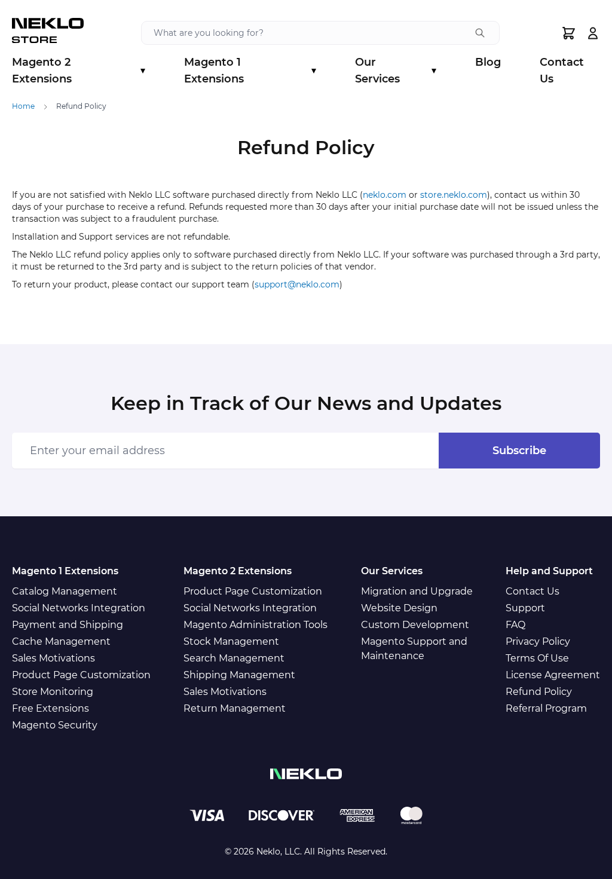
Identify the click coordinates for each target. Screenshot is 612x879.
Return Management (234, 708)
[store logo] (48, 33)
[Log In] (593, 33)
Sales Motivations (53, 658)
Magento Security (54, 725)
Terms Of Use (537, 658)
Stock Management (231, 641)
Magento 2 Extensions (78, 70)
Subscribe (519, 450)
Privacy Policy (538, 641)
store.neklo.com (453, 194)
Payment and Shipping (67, 624)
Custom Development (415, 624)
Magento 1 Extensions (250, 70)
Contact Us (562, 70)
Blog (488, 62)
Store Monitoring (52, 691)
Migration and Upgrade (417, 591)
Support (525, 608)
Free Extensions (50, 708)
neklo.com (384, 194)
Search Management (233, 658)
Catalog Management (64, 591)
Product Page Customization (81, 675)
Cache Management (61, 641)
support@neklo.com (297, 284)
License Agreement (553, 675)
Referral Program (546, 708)
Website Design (399, 608)
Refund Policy (539, 691)
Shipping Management (239, 675)
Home (23, 106)
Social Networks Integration (78, 608)
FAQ (515, 624)
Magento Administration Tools (255, 624)
